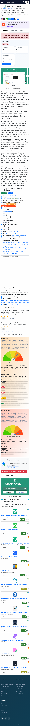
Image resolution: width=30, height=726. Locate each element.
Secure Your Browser (13, 467)
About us (3, 703)
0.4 (9, 200)
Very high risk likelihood (8, 206)
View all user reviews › (7, 332)
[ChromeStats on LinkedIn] (2, 718)
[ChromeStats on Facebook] (5, 718)
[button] (2, 2)
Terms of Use (4, 712)
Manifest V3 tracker (21, 688)
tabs (4, 215)
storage (5, 209)
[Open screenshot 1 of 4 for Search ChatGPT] (14, 76)
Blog (2, 708)
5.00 (13, 199)
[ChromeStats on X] (9, 718)
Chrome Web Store (12, 237)
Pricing (17, 682)
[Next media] (27, 76)
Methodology (4, 705)
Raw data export (5, 695)
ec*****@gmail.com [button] (12, 231)
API (2, 691)
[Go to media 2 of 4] (14, 86)
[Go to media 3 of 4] (16, 86)
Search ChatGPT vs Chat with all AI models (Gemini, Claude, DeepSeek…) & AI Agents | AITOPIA (15, 244)
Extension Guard (5, 686)
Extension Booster (5, 688)
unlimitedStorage (7, 211)
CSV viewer (19, 691)
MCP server (4, 693)
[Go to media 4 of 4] (18, 86)
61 (7, 197)
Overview (5, 30)
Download (14, 30)
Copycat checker (20, 686)
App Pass (3, 682)
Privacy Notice (4, 715)
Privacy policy (10, 233)
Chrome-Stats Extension (7, 684)
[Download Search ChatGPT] (8, 60)
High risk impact (11, 204)
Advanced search (20, 684)
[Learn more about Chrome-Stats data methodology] (20, 237)
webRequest (6, 217)
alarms (4, 218)
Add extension (19, 693)
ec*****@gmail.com (8, 8)
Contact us (3, 710)
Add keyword (19, 695)
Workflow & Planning (19, 8)
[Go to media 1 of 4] (12, 86)
